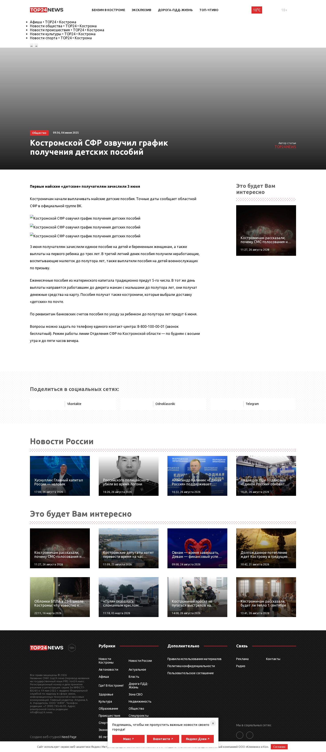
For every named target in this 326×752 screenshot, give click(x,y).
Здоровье (106, 694)
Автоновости (108, 669)
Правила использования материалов (194, 659)
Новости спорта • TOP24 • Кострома (61, 38)
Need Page (69, 737)
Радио (240, 666)
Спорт (103, 723)
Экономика (107, 730)
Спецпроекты (139, 715)
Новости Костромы (106, 660)
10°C (257, 10)
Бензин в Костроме (108, 10)
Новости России (140, 660)
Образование (108, 708)
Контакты (273, 659)
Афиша (104, 676)
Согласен (279, 746)
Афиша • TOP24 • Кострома (53, 22)
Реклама (242, 659)
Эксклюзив (141, 10)
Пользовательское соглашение (190, 673)
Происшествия (109, 715)
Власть (134, 676)
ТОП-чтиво (208, 10)
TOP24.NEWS (285, 147)
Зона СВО (136, 694)
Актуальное (137, 669)
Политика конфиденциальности (191, 666)
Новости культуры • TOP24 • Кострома (63, 34)
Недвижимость (140, 701)
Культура (105, 701)
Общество (136, 708)
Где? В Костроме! (111, 685)
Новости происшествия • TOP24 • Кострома (67, 30)
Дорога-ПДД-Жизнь (175, 10)
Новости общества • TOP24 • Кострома (63, 26)
